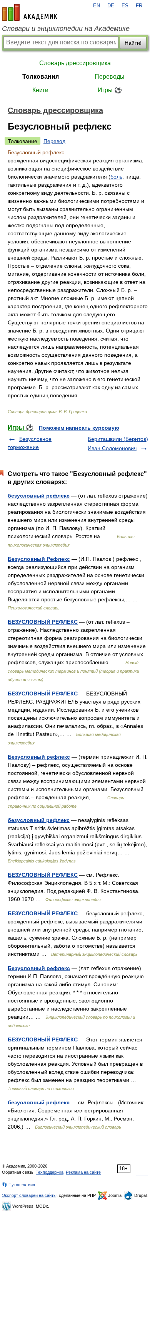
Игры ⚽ (110, 90)
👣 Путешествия (18, 1184)
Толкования (40, 76)
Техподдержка (49, 1172)
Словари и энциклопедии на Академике (66, 28)
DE (110, 5)
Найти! (133, 43)
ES (125, 5)
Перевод (54, 141)
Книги (40, 90)
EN (96, 5)
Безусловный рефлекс (39, 757)
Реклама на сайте (83, 1172)
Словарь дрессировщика (75, 63)
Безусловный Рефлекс (39, 559)
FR (139, 5)
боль (116, 177)
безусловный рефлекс (39, 496)
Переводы (110, 76)
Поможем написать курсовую (79, 428)
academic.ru (29, 12)
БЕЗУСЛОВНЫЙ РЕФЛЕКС (43, 622)
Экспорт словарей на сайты (29, 1195)
